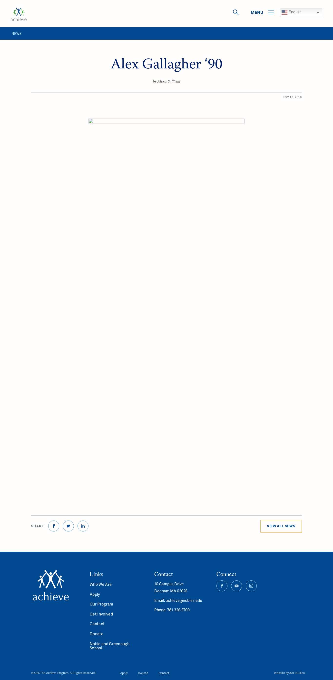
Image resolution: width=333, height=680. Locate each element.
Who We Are (101, 584)
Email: (160, 600)
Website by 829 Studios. (289, 673)
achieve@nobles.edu (184, 600)
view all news (281, 526)
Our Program (101, 604)
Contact (97, 623)
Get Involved (101, 614)
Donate (96, 633)
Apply (95, 594)
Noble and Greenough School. (109, 646)
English (294, 12)
